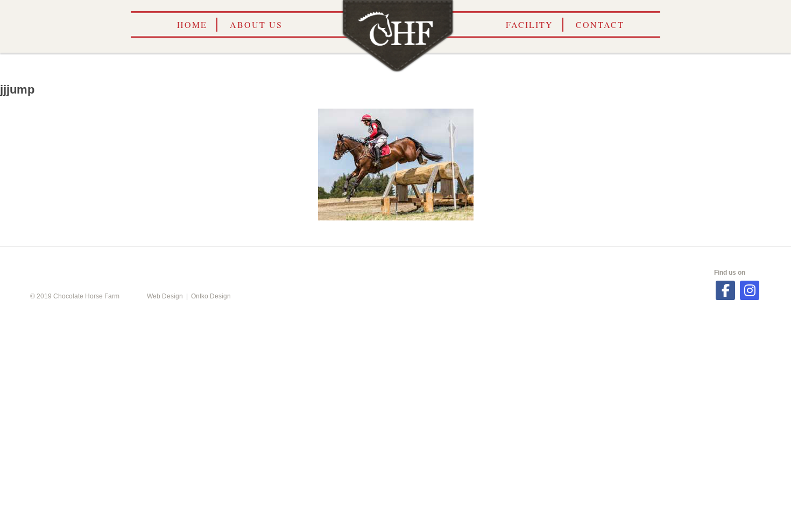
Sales (535, 262)
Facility (529, 24)
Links (452, 262)
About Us (256, 24)
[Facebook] (725, 290)
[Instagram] (749, 290)
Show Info (357, 262)
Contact (600, 24)
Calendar (250, 262)
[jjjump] (395, 164)
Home (192, 24)
